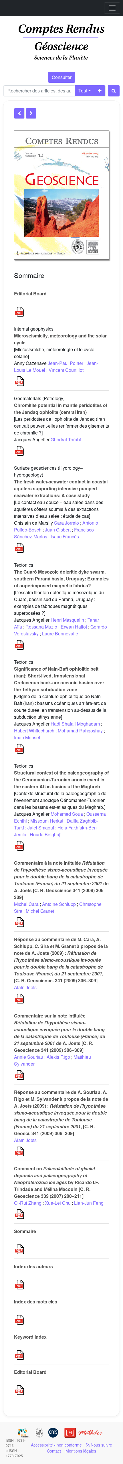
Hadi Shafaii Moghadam (75, 723)
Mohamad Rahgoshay (80, 730)
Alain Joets (25, 987)
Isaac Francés (65, 536)
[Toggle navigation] (112, 8)
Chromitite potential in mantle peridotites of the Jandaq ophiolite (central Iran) (60, 408)
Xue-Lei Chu (58, 1203)
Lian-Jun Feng (89, 1203)
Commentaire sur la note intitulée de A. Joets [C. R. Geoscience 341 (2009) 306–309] (59, 1032)
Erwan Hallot (74, 626)
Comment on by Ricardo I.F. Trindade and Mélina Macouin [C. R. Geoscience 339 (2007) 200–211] (56, 1182)
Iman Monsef (27, 737)
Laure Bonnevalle (60, 633)
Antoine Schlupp (59, 904)
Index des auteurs (33, 1266)
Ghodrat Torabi (66, 439)
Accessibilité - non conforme (56, 1445)
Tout (82, 90)
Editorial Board (30, 293)
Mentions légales (81, 1451)
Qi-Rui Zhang (27, 1203)
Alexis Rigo (58, 1057)
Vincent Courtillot (66, 370)
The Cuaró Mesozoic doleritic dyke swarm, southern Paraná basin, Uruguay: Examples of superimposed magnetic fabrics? (61, 578)
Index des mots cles (35, 1301)
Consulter (62, 77)
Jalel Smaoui (40, 827)
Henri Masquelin (67, 620)
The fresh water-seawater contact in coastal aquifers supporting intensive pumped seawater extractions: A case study (61, 488)
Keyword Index (30, 1336)
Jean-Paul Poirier (65, 363)
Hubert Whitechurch (34, 730)
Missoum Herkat (46, 820)
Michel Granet (40, 911)
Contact (54, 1451)
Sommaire (25, 1231)
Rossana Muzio (41, 626)
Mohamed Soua (67, 814)
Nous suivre (101, 1445)
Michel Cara (26, 904)
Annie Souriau (28, 1057)
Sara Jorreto (66, 522)
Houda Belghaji (45, 834)
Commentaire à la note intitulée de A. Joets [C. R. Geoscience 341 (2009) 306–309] (61, 880)
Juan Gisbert (58, 529)
